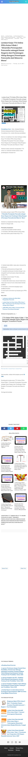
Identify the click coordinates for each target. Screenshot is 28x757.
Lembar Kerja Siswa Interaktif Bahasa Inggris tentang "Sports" (6, 445)
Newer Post (4, 568)
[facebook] (4, 428)
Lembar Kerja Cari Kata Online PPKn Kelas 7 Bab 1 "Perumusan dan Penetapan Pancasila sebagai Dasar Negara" (14, 304)
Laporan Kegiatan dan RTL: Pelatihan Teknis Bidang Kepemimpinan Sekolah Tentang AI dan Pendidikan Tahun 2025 (12, 679)
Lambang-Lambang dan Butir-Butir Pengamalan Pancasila (11, 299)
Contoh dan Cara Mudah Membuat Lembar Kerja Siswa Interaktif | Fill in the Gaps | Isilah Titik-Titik (20, 449)
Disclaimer (11, 750)
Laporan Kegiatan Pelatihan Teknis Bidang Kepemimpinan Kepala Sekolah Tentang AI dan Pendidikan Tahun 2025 (13, 685)
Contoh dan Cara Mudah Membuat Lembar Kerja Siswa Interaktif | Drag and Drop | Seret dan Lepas (7, 487)
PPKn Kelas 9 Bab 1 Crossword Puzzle (8, 368)
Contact (12, 748)
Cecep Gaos (8, 63)
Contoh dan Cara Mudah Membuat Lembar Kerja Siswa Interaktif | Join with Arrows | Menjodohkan (20, 506)
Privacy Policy (19, 748)
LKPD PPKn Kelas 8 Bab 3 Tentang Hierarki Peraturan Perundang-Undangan (13, 308)
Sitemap (18, 750)
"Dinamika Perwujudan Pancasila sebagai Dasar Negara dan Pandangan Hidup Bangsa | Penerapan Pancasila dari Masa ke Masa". (14, 216)
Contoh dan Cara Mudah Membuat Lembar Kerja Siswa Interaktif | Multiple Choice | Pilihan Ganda (7, 468)
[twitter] (11, 428)
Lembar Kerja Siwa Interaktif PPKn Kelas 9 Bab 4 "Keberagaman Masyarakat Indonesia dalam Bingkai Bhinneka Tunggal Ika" (13, 723)
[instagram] (12, 743)
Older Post (23, 568)
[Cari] (26, 2)
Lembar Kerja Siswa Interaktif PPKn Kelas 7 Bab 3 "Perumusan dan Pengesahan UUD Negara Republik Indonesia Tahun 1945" (20, 486)
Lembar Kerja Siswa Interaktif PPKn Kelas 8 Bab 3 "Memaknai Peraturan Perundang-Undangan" (7, 507)
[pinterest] (17, 428)
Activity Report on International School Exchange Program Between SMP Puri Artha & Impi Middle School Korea (13, 691)
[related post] (7, 438)
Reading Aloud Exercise (9, 665)
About (5, 748)
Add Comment (4, 65)
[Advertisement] (14, 14)
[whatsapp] (23, 428)
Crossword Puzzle (19, 368)
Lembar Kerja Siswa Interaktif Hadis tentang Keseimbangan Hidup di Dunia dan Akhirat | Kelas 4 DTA (20, 466)
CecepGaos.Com (6, 129)
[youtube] (20, 743)
